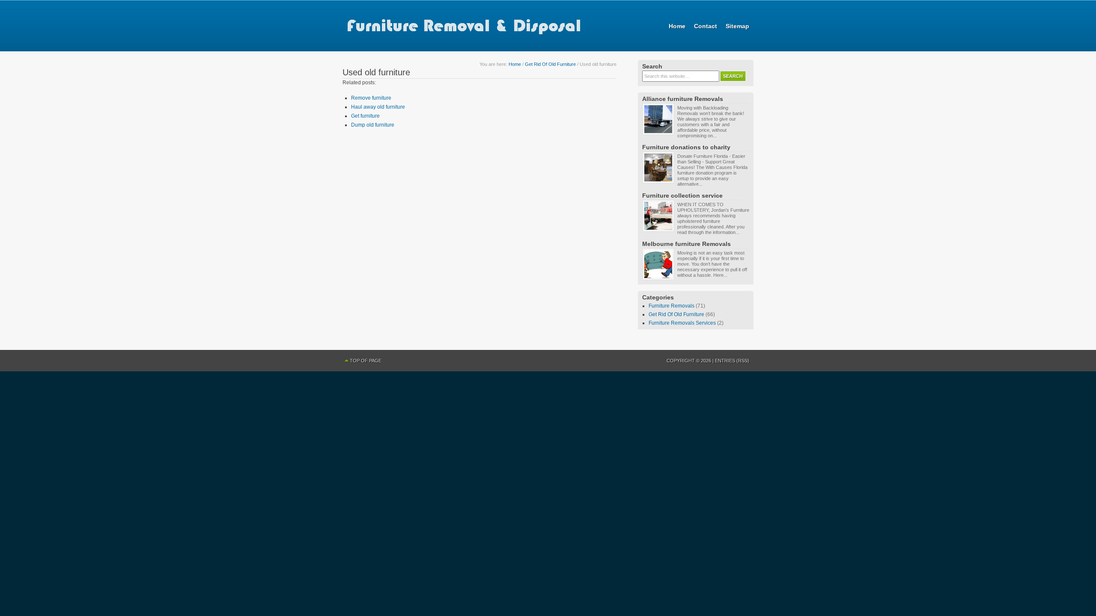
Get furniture (365, 116)
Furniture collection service (682, 195)
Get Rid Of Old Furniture (550, 64)
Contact (705, 26)
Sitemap (737, 26)
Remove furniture (371, 98)
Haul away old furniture (378, 107)
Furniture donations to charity (686, 147)
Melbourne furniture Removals (686, 243)
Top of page (365, 360)
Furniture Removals (671, 306)
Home (677, 26)
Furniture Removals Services (682, 323)
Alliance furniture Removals (682, 98)
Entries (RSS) (732, 360)
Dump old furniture (372, 125)
